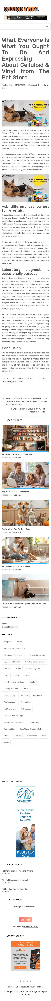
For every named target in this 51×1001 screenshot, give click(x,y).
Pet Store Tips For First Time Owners (18, 455)
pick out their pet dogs (13, 716)
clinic (18, 669)
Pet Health (37, 695)
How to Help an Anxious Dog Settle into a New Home (24, 604)
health (32, 682)
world (6, 742)
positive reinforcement (13, 722)
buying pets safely (38, 655)
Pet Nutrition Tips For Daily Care (16, 529)
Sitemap (40, 987)
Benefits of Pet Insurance (14, 655)
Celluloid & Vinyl (31, 927)
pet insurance (9, 702)
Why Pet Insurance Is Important (15, 492)
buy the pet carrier (12, 662)
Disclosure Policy (27, 987)
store (15, 381)
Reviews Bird (9, 729)
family (27, 675)
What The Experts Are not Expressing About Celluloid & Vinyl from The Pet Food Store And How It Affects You (26, 401)
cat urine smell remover (35, 662)
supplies (17, 736)
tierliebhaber (31, 736)
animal (20, 642)
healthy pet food (11, 689)
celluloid (6, 381)
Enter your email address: (25, 916)
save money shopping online (31, 729)
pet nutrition (26, 702)
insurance (27, 689)
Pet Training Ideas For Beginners (16, 567)
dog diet (16, 675)
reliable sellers (35, 722)
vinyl (20, 381)
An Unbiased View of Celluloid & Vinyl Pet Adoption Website (27, 410)
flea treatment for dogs (14, 682)
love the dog (9, 695)
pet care (24, 695)
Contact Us (13, 987)
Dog (5, 675)
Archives (5, 624)
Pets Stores (26, 379)
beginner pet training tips (14, 648)
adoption (8, 642)
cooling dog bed (33, 669)
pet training (26, 709)
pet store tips (10, 709)
